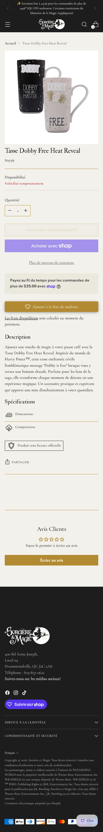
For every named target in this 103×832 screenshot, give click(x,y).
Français (10, 753)
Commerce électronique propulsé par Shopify (33, 803)
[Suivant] (95, 8)
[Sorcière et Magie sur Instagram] (16, 693)
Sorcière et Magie (39, 760)
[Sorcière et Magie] (51, 24)
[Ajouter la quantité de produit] (25, 210)
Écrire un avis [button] (51, 560)
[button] (51, 306)
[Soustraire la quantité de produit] (10, 210)
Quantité (12, 199)
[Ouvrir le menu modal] (7, 24)
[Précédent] (8, 8)
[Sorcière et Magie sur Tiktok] (25, 693)
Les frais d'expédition (21, 318)
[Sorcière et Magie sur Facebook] (8, 693)
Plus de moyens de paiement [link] (51, 262)
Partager (20, 462)
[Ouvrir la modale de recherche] (84, 24)
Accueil (10, 43)
